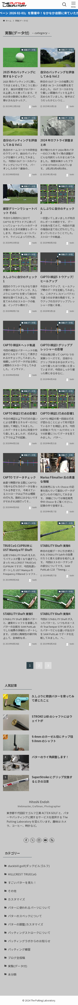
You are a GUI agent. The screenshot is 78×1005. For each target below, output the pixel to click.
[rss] (51, 840)
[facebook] (26, 840)
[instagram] (39, 840)
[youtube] (45, 840)
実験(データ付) (17, 966)
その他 (12, 891)
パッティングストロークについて (29, 933)
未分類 (12, 974)
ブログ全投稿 (16, 958)
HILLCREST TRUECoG (22, 874)
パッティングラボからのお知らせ (29, 941)
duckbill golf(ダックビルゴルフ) (29, 866)
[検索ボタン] (64, 4)
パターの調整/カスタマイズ (25, 924)
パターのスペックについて (25, 916)
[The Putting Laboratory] (14, 4)
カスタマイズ (16, 899)
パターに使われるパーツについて (29, 908)
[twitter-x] (32, 840)
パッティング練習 (19, 949)
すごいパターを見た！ (22, 882)
